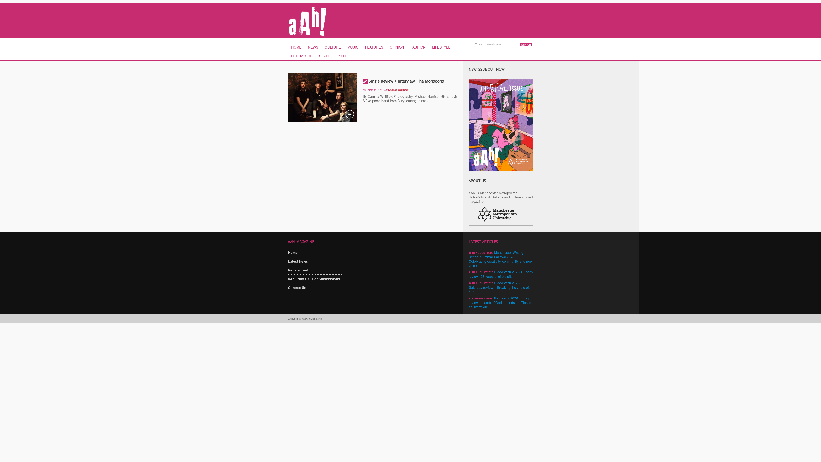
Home (296, 47)
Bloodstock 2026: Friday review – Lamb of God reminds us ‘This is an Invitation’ (500, 302)
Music (353, 47)
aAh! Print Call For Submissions (314, 278)
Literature (302, 55)
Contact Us (297, 287)
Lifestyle (441, 47)
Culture (333, 47)
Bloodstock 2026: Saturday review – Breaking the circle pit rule (499, 287)
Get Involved (298, 270)
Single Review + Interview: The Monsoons (406, 81)
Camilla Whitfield (398, 90)
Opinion (397, 47)
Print (342, 55)
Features (374, 47)
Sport (325, 55)
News (313, 47)
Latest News (298, 261)
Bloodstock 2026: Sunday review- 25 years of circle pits (501, 274)
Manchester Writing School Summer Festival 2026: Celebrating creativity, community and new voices (501, 259)
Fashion (418, 47)
